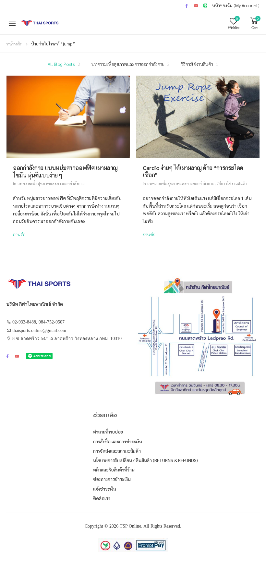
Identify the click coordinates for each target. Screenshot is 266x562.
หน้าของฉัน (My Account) (236, 5)
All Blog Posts (64, 64)
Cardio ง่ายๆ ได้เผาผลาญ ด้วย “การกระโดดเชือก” (193, 171)
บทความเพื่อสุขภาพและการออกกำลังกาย (130, 64)
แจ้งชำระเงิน (104, 489)
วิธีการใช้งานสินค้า (199, 64)
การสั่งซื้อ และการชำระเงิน (117, 441)
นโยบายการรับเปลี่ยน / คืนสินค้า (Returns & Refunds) (145, 460)
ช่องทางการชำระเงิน (112, 479)
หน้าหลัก (14, 43)
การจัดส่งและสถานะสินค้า (117, 451)
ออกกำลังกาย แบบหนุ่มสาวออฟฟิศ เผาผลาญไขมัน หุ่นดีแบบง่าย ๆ (65, 171)
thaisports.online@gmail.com (39, 330)
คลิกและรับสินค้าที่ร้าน (114, 469)
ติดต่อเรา (101, 498)
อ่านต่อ (19, 234)
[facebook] (186, 5)
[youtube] (196, 5)
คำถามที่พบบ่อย (108, 431)
